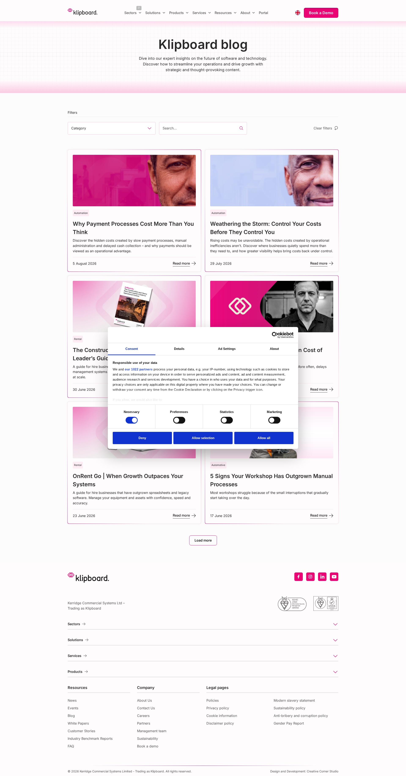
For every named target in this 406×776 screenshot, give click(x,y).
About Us (144, 700)
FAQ (71, 746)
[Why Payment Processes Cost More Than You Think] (134, 211)
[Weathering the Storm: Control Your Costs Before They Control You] (271, 211)
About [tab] (274, 349)
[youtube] (334, 576)
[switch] (179, 420)
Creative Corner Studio (322, 771)
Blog (71, 716)
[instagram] (310, 576)
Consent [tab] (131, 349)
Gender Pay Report (289, 723)
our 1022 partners (139, 369)
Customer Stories (81, 731)
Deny (142, 438)
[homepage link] (82, 12)
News (72, 700)
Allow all (264, 438)
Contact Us (146, 708)
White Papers (78, 723)
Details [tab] (179, 349)
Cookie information (221, 716)
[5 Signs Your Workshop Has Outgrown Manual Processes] (271, 463)
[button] (133, 12)
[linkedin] (322, 576)
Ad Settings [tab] (227, 349)
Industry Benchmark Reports (90, 738)
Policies (212, 700)
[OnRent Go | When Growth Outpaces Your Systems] (134, 463)
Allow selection (203, 438)
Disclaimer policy (220, 723)
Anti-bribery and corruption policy (301, 716)
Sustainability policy (289, 708)
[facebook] (298, 576)
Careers (143, 716)
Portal (263, 13)
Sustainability (147, 738)
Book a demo (147, 746)
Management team (151, 731)
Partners (143, 723)
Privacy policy (217, 708)
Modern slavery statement (294, 700)
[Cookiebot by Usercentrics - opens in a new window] (275, 335)
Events (73, 708)
